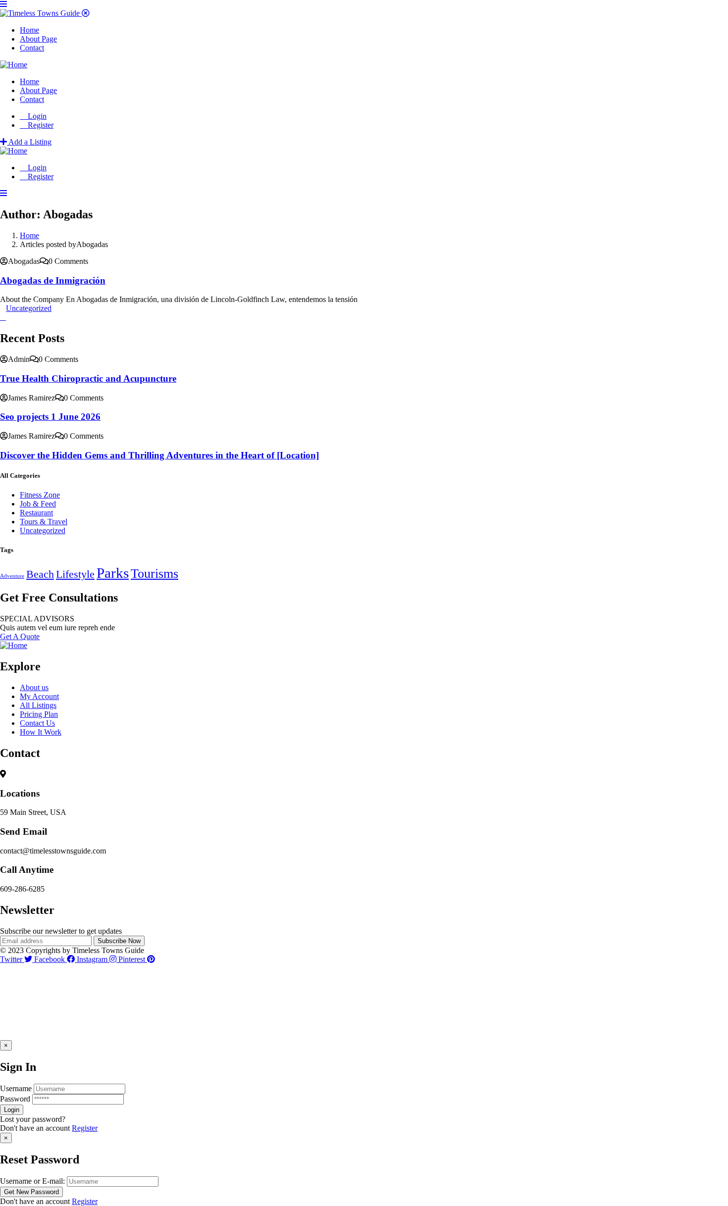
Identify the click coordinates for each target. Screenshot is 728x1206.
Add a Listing (29, 142)
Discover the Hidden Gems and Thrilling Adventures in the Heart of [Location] (159, 455)
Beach (40, 574)
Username (16, 1088)
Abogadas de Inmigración (52, 280)
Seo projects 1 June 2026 (50, 416)
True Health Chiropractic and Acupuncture (88, 378)
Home (29, 235)
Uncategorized (29, 308)
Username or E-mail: (32, 1181)
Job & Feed (38, 504)
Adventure (12, 576)
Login (36, 116)
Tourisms (154, 573)
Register (85, 1128)
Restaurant (36, 512)
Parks (113, 573)
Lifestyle (75, 574)
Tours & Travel (43, 521)
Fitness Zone (40, 495)
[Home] (13, 64)
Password (15, 1099)
